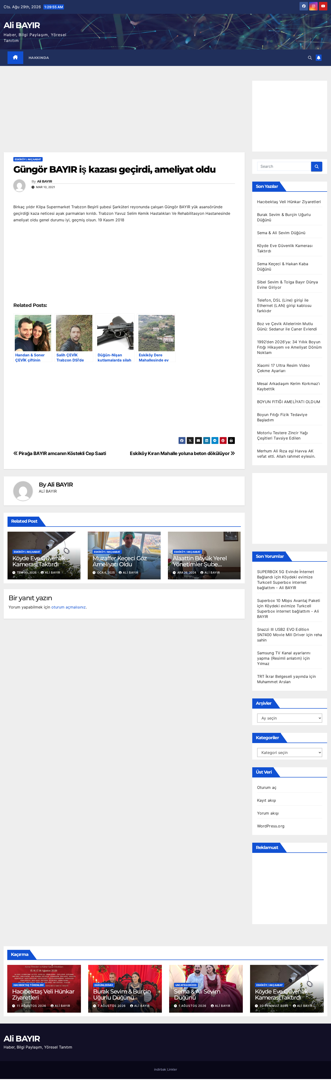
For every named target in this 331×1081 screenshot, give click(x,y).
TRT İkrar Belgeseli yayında (282, 676)
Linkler (172, 1069)
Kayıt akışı (266, 800)
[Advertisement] (124, 116)
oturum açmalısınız (68, 607)
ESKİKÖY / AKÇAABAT (28, 159)
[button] (310, 57)
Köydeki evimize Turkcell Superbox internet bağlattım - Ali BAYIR (285, 582)
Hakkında (39, 58)
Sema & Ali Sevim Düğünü (281, 232)
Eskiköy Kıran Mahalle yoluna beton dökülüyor (180, 453)
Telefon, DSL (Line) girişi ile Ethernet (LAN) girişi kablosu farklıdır (284, 305)
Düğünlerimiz (104, 985)
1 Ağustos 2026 (193, 1006)
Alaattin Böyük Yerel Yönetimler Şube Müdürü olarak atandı (201, 564)
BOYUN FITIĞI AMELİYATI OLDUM (288, 401)
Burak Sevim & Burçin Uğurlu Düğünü (122, 994)
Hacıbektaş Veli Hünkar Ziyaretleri (289, 201)
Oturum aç (267, 787)
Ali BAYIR (22, 25)
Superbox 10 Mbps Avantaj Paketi (288, 600)
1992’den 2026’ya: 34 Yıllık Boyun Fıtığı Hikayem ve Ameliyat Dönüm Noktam (289, 347)
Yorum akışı (268, 813)
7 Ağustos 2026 (112, 1006)
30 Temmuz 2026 (275, 1006)
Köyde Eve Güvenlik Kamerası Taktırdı (38, 561)
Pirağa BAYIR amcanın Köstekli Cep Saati (62, 453)
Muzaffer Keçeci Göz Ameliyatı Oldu (120, 561)
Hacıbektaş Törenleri (29, 985)
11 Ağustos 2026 (32, 1006)
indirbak (160, 1069)
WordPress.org (271, 826)
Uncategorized (186, 985)
